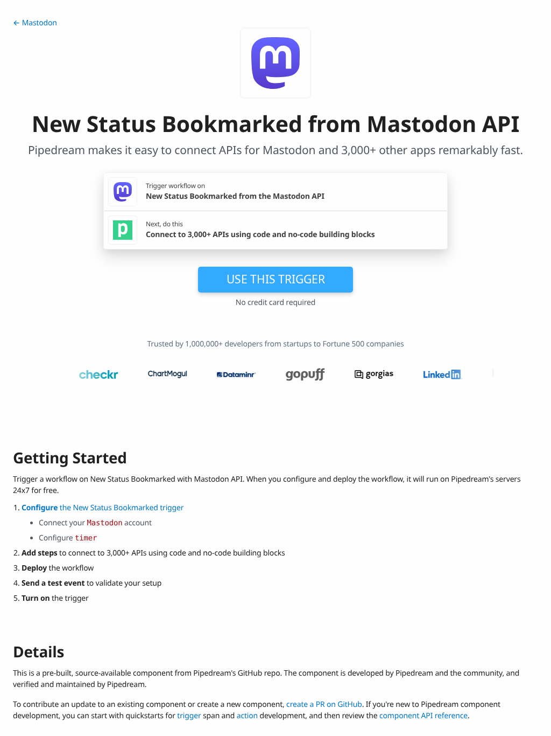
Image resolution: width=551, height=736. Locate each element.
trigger (189, 716)
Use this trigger (276, 279)
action (247, 716)
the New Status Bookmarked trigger (102, 508)
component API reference (423, 716)
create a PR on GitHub (324, 704)
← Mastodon (35, 23)
